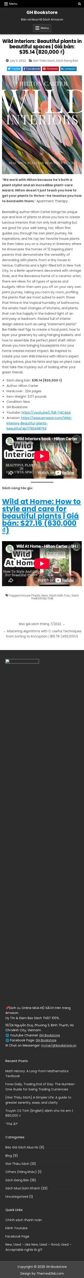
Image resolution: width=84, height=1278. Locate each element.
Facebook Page (17, 1236)
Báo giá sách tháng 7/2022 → (42, 624)
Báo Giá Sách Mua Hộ (21, 1147)
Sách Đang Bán (67, 60)
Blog (8, 1155)
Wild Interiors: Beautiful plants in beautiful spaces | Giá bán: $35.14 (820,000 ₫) (42, 47)
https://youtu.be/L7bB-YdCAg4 (46, 412)
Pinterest (52, 69)
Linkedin (70, 69)
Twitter (16, 69)
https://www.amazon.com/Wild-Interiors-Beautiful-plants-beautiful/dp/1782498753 (39, 423)
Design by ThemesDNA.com (42, 1273)
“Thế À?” (11, 1124)
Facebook (33, 69)
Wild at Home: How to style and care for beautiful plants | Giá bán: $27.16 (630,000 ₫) (41, 515)
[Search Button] (79, 4)
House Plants (30, 595)
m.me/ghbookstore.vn (58, 1045)
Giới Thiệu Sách (44, 60)
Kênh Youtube (16, 1228)
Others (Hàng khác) (21, 1172)
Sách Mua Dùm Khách (22, 1188)
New (44, 595)
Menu (13, 4)
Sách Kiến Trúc (59, 595)
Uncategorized (16, 1196)
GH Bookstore (42, 12)
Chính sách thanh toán (23, 1220)
